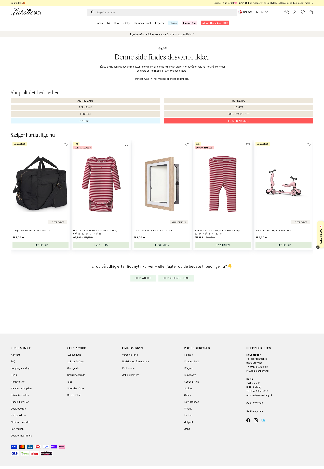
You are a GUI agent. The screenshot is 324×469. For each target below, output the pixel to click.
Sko (116, 22)
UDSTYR (239, 107)
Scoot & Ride (191, 381)
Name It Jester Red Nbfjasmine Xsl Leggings (217, 230)
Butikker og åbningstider (136, 361)
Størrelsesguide (76, 374)
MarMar (188, 415)
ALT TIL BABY (85, 100)
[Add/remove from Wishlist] (66, 145)
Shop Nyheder (143, 277)
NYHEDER (85, 120)
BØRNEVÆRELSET (239, 114)
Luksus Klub (74, 354)
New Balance (191, 401)
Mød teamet (129, 368)
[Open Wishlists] (303, 12)
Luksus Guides (75, 361)
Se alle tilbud (74, 395)
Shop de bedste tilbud (176, 277)
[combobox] (162, 12)
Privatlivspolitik (20, 395)
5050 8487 (262, 366)
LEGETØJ (85, 114)
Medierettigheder (20, 422)
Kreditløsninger (76, 388)
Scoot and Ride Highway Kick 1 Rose (273, 230)
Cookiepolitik (18, 408)
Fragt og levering (20, 368)
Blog (69, 381)
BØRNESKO (85, 107)
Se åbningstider (255, 411)
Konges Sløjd (191, 361)
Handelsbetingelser (21, 388)
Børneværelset (142, 22)
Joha (187, 428)
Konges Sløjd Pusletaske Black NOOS (31, 230)
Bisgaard (189, 368)
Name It (188, 354)
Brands (99, 22)
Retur (14, 374)
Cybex (187, 395)
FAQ (13, 361)
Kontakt (15, 354)
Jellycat (188, 422)
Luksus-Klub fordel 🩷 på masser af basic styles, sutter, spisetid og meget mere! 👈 (162, 2)
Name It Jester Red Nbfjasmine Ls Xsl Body (95, 230)
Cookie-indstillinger (22, 435)
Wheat (188, 408)
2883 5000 (262, 391)
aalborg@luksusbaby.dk (259, 395)
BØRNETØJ (238, 100)
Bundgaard (190, 374)
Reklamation (18, 381)
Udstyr (126, 22)
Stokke (188, 388)
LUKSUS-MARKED (238, 120)
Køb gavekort (18, 415)
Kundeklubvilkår (20, 401)
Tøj (108, 22)
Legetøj (159, 22)
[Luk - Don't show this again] (318, 247)
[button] (310, 12)
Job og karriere (130, 374)
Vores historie (130, 354)
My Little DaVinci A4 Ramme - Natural (153, 230)
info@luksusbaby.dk (257, 370)
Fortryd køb (17, 428)
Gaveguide (73, 368)
